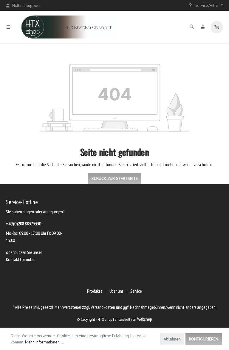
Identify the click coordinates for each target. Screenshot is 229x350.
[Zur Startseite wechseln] (101, 27)
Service (136, 291)
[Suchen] (191, 26)
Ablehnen (172, 339)
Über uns (116, 291)
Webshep (144, 319)
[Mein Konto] (202, 26)
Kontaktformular (20, 259)
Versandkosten (103, 307)
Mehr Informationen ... (44, 342)
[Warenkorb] (217, 27)
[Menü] (8, 27)
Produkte (95, 291)
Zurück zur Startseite (114, 178)
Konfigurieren (203, 339)
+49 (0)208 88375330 (23, 223)
